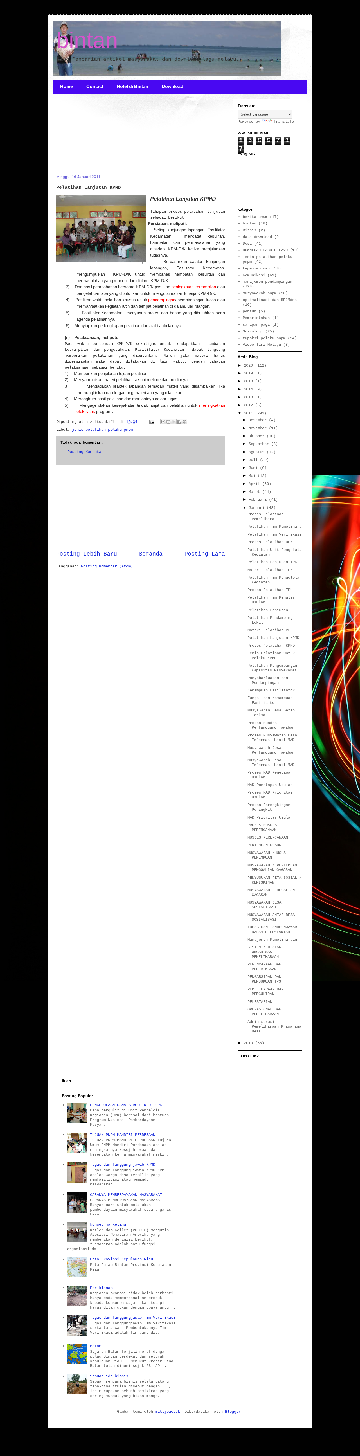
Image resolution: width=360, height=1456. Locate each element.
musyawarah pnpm (259, 293)
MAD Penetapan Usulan (270, 785)
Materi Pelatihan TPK (270, 570)
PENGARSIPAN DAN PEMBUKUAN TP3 (264, 979)
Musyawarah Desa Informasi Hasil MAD (271, 762)
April (255, 484)
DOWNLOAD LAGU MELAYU (265, 250)
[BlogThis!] (168, 421)
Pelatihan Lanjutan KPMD (273, 637)
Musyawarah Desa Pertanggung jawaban (271, 750)
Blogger (233, 1411)
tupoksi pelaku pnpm (264, 338)
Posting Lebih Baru (86, 554)
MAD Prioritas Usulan (270, 817)
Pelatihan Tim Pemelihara (275, 526)
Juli (254, 460)
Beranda (151, 554)
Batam (95, 1346)
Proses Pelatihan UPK (270, 542)
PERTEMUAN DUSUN (264, 845)
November (259, 428)
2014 (249, 389)
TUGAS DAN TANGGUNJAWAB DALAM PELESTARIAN (272, 929)
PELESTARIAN (260, 1001)
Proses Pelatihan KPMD (271, 645)
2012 (249, 405)
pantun (249, 311)
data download (257, 237)
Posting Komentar (86, 452)
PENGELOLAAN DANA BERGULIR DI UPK (126, 1105)
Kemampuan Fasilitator (271, 690)
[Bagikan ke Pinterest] (184, 421)
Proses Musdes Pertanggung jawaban (271, 725)
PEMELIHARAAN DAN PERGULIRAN (266, 991)
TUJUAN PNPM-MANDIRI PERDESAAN (122, 1135)
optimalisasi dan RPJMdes (270, 300)
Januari (258, 507)
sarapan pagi (256, 324)
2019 (249, 373)
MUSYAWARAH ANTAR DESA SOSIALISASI (271, 917)
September (260, 444)
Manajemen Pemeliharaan (272, 939)
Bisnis (249, 230)
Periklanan (101, 1288)
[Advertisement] (98, 137)
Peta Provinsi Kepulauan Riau (121, 1259)
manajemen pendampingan (267, 281)
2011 (249, 413)
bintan (87, 40)
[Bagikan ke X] (174, 421)
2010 (249, 1043)
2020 (249, 365)
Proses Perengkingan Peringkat (269, 807)
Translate (284, 121)
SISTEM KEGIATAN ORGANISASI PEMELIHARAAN (264, 952)
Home (66, 86)
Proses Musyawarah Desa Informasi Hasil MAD (272, 737)
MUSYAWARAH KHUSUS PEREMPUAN (267, 855)
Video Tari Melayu (262, 344)
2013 (249, 397)
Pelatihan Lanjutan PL (271, 610)
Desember (259, 420)
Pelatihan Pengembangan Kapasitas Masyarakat (272, 668)
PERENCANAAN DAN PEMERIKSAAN (264, 966)
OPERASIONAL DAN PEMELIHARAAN (264, 1011)
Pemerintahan (256, 318)
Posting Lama (204, 554)
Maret (255, 491)
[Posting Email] (152, 421)
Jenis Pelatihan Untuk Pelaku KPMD (271, 655)
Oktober (258, 436)
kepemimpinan (256, 268)
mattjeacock (167, 1411)
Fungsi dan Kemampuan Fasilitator (270, 700)
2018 (249, 381)
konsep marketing (108, 1224)
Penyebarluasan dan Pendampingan (268, 680)
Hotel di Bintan (132, 86)
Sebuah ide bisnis (109, 1376)
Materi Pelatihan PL (269, 630)
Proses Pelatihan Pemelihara (266, 516)
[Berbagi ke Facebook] (179, 421)
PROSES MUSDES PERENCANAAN (262, 827)
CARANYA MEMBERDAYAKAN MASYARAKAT (126, 1194)
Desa (247, 243)
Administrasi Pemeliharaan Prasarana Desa (274, 1026)
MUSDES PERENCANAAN (268, 837)
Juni (254, 468)
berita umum (255, 217)
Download (172, 86)
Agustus (258, 452)
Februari (259, 499)
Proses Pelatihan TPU (270, 590)
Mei (253, 475)
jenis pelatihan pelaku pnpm (102, 429)
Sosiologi (253, 331)
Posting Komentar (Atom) (107, 566)
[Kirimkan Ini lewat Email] (163, 421)
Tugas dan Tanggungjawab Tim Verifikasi (133, 1317)
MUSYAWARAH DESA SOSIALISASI (264, 904)
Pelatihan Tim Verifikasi (275, 534)
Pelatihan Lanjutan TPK (272, 562)
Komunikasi (254, 275)
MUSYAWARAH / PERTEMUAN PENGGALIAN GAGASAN (272, 867)
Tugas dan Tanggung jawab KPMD (122, 1164)
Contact (94, 86)
